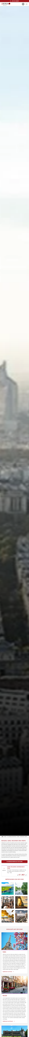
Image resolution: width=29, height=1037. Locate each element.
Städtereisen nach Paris (7, 971)
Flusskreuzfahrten (11, 836)
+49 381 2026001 (15, 1)
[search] (23, 4)
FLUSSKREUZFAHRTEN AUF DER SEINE (14, 861)
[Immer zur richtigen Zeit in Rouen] (7, 902)
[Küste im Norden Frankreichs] (21, 902)
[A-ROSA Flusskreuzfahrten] (5, 4)
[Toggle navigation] (26, 4)
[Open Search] (23, 4)
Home (5, 836)
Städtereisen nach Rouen (8, 1021)
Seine (18, 836)
